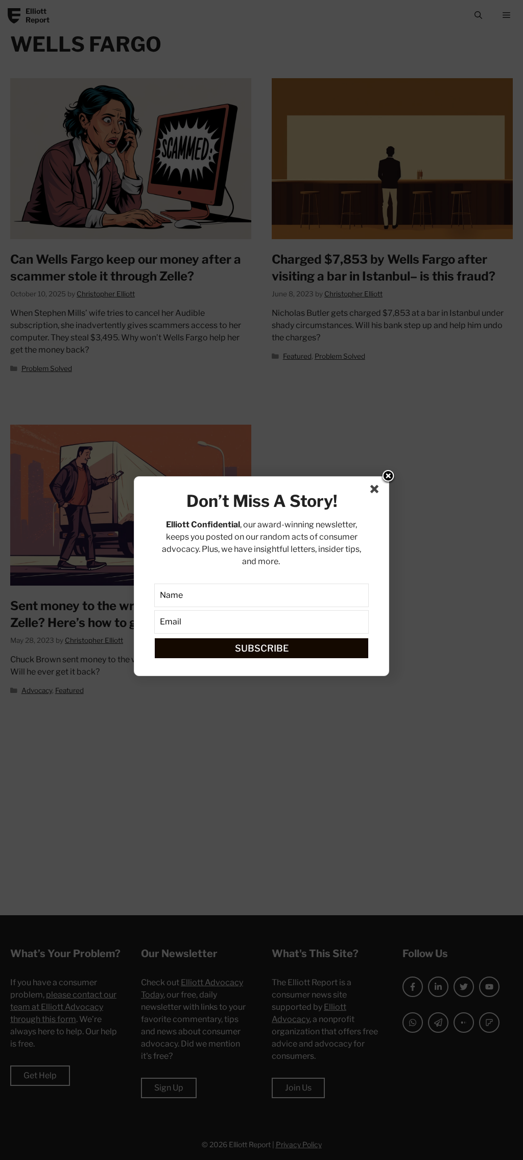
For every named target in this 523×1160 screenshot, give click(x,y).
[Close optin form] (376, 491)
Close (388, 476)
